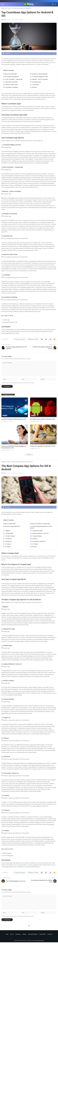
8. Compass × (34, 538)
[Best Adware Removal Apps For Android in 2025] (43, 407)
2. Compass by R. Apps (36, 530)
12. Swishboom (35, 1013)
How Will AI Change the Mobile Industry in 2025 (13, 419)
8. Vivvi (33, 1008)
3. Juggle (6, 1002)
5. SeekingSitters (8, 1005)
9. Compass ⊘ (7, 541)
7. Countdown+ (35, 84)
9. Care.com (7, 1010)
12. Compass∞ (34, 544)
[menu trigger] (3, 4)
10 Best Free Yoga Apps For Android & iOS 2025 (42, 446)
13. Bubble (7, 1016)
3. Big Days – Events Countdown (39, 79)
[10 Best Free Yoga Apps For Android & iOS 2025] (43, 434)
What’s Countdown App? (10, 74)
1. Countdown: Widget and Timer (39, 76)
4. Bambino (34, 1002)
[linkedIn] (46, 339)
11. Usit (6, 1013)
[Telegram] (50, 339)
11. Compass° (7, 544)
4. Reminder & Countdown (11, 82)
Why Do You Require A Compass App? (40, 523)
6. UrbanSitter (34, 1005)
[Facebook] (29, 53)
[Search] (55, 4)
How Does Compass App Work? (12, 526)
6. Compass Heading (36, 536)
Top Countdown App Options (11, 76)
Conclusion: (34, 87)
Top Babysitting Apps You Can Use (39, 997)
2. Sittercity (34, 1000)
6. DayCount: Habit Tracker (11, 84)
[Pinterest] (41, 339)
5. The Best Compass (9, 536)
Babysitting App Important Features (13, 997)
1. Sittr (6, 1000)
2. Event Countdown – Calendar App (13, 79)
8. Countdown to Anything (11, 87)
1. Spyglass (7, 530)
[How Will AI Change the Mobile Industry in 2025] (14, 407)
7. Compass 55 (8, 538)
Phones (8, 19)
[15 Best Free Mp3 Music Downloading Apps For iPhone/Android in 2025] (14, 434)
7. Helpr (6, 1008)
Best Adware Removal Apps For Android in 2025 (42, 419)
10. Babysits (34, 1010)
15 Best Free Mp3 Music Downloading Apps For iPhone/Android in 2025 (13, 447)
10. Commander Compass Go (38, 541)
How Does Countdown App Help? (39, 74)
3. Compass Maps (8, 533)
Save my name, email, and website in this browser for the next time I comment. (18, 382)
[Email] (54, 339)
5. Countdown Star (36, 82)
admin (5, 19)
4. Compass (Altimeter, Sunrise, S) (39, 533)
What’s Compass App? (10, 523)
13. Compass (7, 546)
